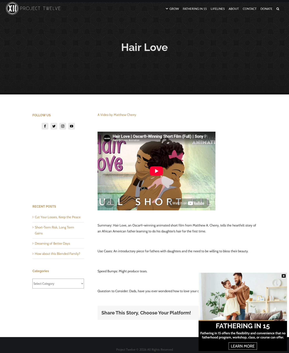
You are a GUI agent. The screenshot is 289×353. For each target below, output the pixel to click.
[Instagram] (62, 126)
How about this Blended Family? (57, 254)
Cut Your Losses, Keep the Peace (58, 217)
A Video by (117, 115)
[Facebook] (45, 126)
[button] (277, 8)
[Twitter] (54, 126)
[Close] (284, 276)
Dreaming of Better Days (52, 243)
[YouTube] (71, 126)
